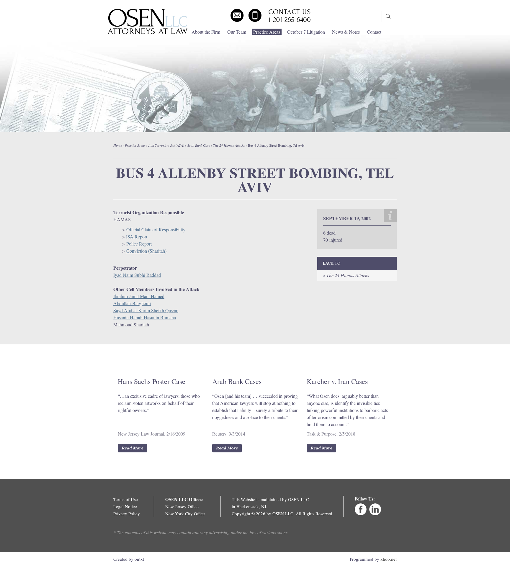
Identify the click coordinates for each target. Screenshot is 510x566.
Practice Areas (266, 32)
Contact (374, 32)
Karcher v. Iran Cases (337, 381)
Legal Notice (125, 506)
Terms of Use (125, 499)
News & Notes (346, 32)
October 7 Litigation (306, 32)
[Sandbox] (147, 21)
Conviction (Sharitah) (146, 251)
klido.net (388, 559)
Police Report (139, 244)
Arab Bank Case (198, 145)
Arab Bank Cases (236, 381)
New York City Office (185, 513)
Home (117, 145)
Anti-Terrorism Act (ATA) (166, 145)
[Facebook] (361, 513)
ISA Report (136, 236)
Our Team (236, 32)
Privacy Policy (126, 513)
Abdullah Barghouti (132, 303)
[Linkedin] (375, 513)
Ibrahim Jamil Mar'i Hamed (138, 296)
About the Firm (206, 32)
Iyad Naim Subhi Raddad (137, 275)
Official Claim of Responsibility (155, 229)
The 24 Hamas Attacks (229, 145)
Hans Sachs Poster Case (151, 381)
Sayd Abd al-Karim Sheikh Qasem (145, 310)
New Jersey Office (182, 506)
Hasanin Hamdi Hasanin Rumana (144, 317)
